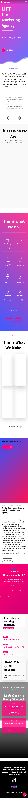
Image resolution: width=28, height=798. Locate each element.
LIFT (14, 792)
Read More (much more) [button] (10, 553)
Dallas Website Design (7, 792)
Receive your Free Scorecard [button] (13, 591)
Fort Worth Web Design (20, 792)
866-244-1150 (8, 655)
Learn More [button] (6, 247)
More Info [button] (6, 282)
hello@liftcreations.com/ (12, 639)
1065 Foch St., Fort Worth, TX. (14, 647)
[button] (26, 2)
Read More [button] (6, 265)
